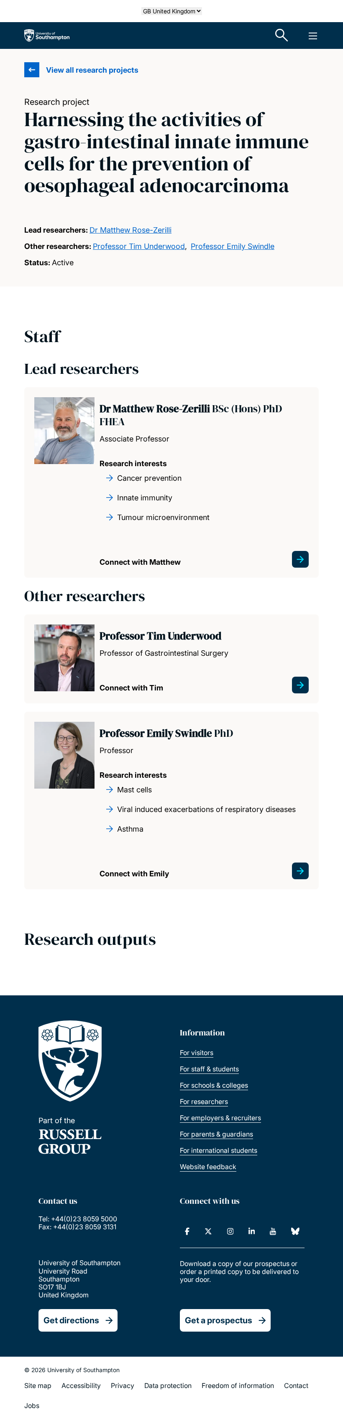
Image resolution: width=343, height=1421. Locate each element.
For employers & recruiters (220, 1118)
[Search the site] (282, 35)
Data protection (168, 1385)
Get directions (71, 1320)
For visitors (196, 1052)
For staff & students (209, 1069)
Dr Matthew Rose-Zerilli (131, 230)
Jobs (31, 1405)
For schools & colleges (214, 1085)
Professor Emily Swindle (232, 246)
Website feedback (208, 1166)
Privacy (122, 1385)
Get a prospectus (218, 1320)
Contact (296, 1385)
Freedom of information (238, 1385)
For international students (218, 1150)
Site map (37, 1385)
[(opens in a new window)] (187, 1231)
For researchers (204, 1101)
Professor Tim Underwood (139, 246)
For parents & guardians (216, 1134)
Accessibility (81, 1385)
